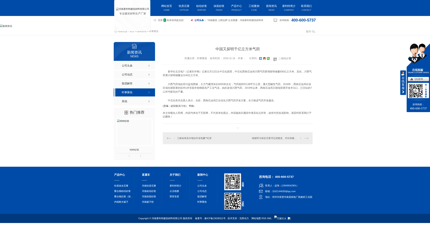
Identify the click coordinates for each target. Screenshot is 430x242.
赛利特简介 (289, 8)
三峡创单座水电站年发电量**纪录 (194, 138)
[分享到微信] (268, 58)
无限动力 (244, 218)
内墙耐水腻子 (121, 201)
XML (269, 218)
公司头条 (202, 185)
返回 (308, 31)
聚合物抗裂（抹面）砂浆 (124, 196)
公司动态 (202, 191)
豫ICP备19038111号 (215, 218)
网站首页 (166, 8)
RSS (264, 218)
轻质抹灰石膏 (121, 185)
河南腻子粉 (148, 201)
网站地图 (256, 218)
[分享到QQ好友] (264, 58)
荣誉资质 (174, 196)
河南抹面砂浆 (149, 196)
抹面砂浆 (219, 8)
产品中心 (236, 8)
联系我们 (306, 8)
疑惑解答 (202, 196)
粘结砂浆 (201, 8)
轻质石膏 (184, 8)
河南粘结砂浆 (149, 191)
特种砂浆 (134, 149)
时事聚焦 (154, 31)
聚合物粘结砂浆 (122, 191)
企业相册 (174, 191)
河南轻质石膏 (149, 185)
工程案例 (254, 8)
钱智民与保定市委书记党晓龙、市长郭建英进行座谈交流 (280, 138)
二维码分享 (284, 58)
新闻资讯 (271, 8)
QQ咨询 (419, 79)
